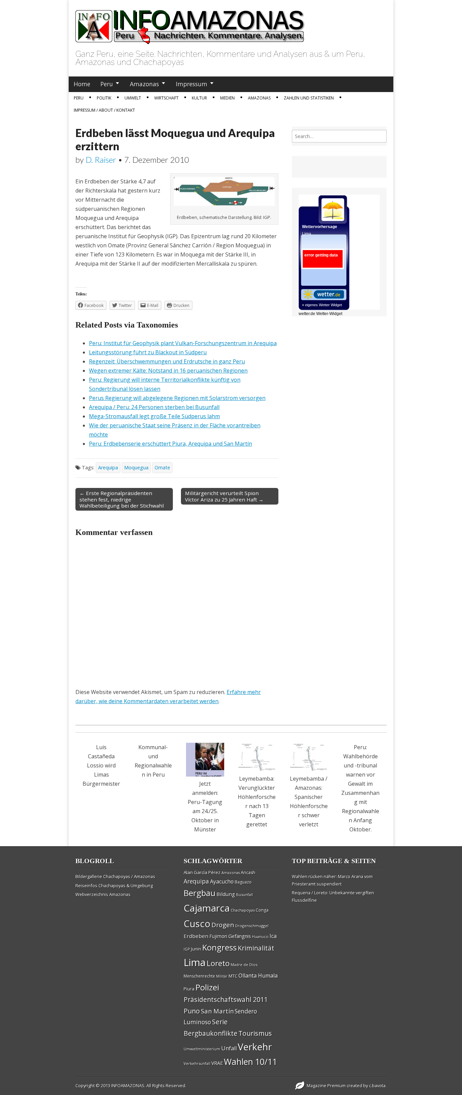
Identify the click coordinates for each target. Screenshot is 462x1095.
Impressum (191, 84)
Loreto (218, 963)
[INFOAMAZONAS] (190, 23)
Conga (262, 910)
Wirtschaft (166, 98)
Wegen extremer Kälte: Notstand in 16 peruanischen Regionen (168, 370)
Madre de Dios (244, 964)
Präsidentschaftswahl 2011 (226, 999)
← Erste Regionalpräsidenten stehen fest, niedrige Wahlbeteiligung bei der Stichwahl (121, 499)
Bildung (225, 894)
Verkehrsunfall (197, 1063)
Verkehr (255, 1046)
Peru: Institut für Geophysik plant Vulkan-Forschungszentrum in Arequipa (183, 343)
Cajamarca (207, 907)
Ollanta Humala (258, 975)
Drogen (222, 924)
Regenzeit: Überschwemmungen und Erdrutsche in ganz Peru (167, 361)
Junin (196, 949)
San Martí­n (217, 1011)
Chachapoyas (243, 910)
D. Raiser (101, 159)
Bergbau (199, 892)
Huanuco (260, 936)
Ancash (248, 872)
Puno (192, 1010)
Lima (195, 962)
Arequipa (108, 467)
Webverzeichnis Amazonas (103, 894)
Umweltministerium (202, 1048)
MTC (233, 976)
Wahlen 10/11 (250, 1061)
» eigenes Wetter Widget (322, 305)
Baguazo (243, 882)
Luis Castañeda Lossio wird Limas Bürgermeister (101, 765)
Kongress (219, 947)
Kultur (199, 98)
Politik (104, 98)
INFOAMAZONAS (127, 1085)
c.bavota (377, 1085)
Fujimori (218, 936)
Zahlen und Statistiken (309, 98)
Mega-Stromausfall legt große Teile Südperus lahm (154, 416)
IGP (187, 949)
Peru (106, 84)
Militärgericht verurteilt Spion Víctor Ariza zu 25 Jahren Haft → (224, 496)
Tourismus (255, 1033)
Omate (162, 467)
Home (82, 84)
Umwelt (132, 98)
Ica (273, 936)
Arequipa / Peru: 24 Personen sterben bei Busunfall (154, 407)
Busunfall (244, 894)
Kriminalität (256, 948)
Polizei (207, 987)
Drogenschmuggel (252, 925)
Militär (222, 976)
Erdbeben (196, 936)
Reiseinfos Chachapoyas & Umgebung (114, 885)
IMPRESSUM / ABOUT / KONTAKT (104, 110)
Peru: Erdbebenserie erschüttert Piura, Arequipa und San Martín (170, 443)
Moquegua (136, 467)
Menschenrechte (199, 976)
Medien (227, 98)
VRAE (217, 1063)
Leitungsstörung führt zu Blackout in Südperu (148, 352)
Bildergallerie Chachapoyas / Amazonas (115, 876)
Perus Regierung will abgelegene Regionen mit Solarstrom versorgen (177, 398)
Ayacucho (222, 881)
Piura (189, 989)
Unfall (229, 1048)
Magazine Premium (326, 1085)
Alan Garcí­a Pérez (202, 872)
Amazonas (144, 84)
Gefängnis (239, 936)
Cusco (197, 923)
